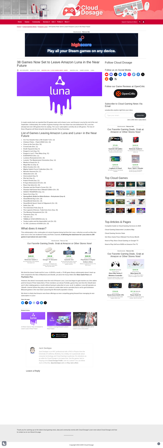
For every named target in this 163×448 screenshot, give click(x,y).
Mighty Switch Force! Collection (34, 169)
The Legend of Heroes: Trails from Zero (37, 210)
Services (46, 22)
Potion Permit (28, 180)
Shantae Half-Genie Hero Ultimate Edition (38, 189)
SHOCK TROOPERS (30, 192)
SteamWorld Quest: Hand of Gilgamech (37, 203)
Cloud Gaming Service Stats (115, 233)
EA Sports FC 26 (119, 187)
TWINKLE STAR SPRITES (32, 219)
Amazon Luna (42, 26)
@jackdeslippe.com (57, 363)
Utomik (52, 274)
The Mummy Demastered (32, 212)
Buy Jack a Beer (72, 363)
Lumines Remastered (31, 158)
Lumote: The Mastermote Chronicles (36, 160)
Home (20, 22)
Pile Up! (26, 178)
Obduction (27, 174)
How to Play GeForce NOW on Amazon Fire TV (121, 244)
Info (53, 22)
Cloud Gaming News (30, 26)
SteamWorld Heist (29, 201)
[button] (4, 443)
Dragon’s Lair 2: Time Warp (33, 153)
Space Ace (27, 194)
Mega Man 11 (28, 165)
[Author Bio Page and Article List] (32, 350)
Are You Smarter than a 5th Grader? (36, 140)
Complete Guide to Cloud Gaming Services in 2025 (123, 226)
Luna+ (92, 70)
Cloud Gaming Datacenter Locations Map (119, 229)
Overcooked (27, 176)
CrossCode (27, 146)
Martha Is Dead (28, 162)
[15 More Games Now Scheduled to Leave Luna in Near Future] (33, 319)
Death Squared (28, 149)
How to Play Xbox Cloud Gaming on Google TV (121, 240)
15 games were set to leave (56, 122)
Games (27, 22)
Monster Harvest (29, 171)
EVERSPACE (28, 155)
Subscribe (140, 115)
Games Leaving (84, 70)
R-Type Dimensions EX (31, 183)
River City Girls (28, 185)
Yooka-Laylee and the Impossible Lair (36, 221)
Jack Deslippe (24, 70)
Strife (25, 205)
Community (36, 22)
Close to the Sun (29, 144)
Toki (24, 217)
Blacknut (43, 274)
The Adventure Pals (30, 208)
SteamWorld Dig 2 (29, 198)
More (66, 22)
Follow (59, 22)
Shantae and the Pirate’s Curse (34, 187)
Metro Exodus (28, 167)
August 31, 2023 (35, 70)
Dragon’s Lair (28, 151)
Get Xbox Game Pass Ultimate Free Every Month (122, 237)
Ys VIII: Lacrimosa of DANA (33, 223)
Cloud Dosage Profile (55, 360)
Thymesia (26, 214)
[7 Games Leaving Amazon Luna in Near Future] (59, 319)
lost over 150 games (33, 127)
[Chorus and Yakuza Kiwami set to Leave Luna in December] (85, 319)
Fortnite (67, 283)
